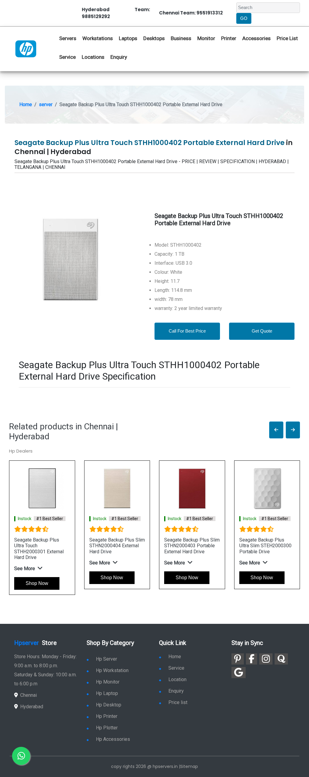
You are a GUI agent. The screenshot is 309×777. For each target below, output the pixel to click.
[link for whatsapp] (21, 756)
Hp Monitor (107, 682)
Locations (93, 57)
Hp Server (106, 659)
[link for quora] (281, 659)
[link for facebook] (251, 659)
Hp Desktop (108, 705)
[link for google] (238, 672)
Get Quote (262, 330)
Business (181, 38)
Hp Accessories (113, 739)
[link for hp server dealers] (25, 48)
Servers (67, 38)
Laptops (128, 38)
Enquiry (118, 57)
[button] (276, 430)
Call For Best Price (187, 330)
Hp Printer (106, 716)
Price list (177, 702)
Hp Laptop (107, 693)
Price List (287, 38)
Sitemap (189, 766)
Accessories (256, 38)
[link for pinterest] (237, 659)
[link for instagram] (265, 659)
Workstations (97, 38)
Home (25, 104)
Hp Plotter (107, 728)
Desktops (154, 38)
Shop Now (37, 583)
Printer (228, 38)
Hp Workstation (112, 670)
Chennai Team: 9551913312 (191, 13)
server (46, 104)
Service (67, 57)
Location (177, 679)
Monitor (206, 38)
